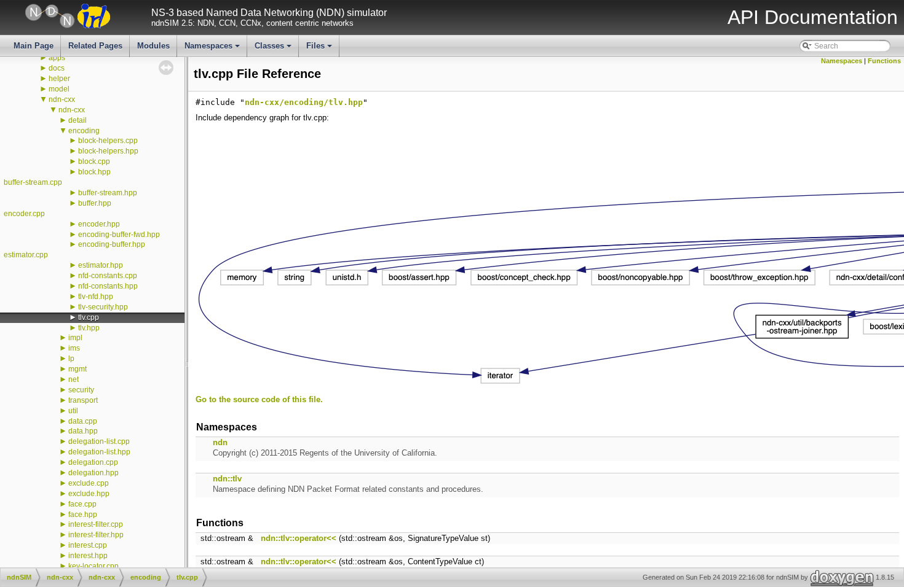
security (81, 390)
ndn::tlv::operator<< (298, 538)
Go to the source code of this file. (259, 399)
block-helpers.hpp (108, 151)
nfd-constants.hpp (108, 286)
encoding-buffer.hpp (111, 244)
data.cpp (82, 421)
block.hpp (94, 172)
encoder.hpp (99, 224)
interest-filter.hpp (96, 535)
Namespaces (213, 49)
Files (320, 49)
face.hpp (82, 514)
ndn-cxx (62, 99)
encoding (84, 130)
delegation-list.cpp (99, 441)
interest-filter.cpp (95, 524)
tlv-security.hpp (103, 307)
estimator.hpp (100, 265)
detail (77, 120)
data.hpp (83, 431)
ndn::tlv (227, 478)
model (59, 89)
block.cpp (94, 161)
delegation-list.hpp (99, 452)
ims (74, 348)
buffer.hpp (94, 203)
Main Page (34, 45)
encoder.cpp (24, 213)
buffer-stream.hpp (107, 193)
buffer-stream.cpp (33, 182)
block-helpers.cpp (108, 140)
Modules (153, 45)
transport (83, 400)
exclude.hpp (88, 493)
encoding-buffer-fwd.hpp (119, 234)
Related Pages (95, 45)
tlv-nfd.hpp (95, 296)
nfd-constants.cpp (107, 275)
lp (71, 358)
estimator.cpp (26, 255)
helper (59, 78)
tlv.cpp (88, 317)
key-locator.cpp (93, 566)
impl (75, 337)
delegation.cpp (93, 462)
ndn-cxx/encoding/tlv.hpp (304, 102)
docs (57, 68)
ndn (220, 442)
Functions (884, 60)
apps (57, 57)
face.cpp (82, 504)
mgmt (77, 369)
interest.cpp (87, 545)
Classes (274, 49)
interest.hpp (88, 555)
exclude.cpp (88, 483)
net (73, 379)
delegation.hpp (93, 472)
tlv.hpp (89, 328)
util (73, 410)
